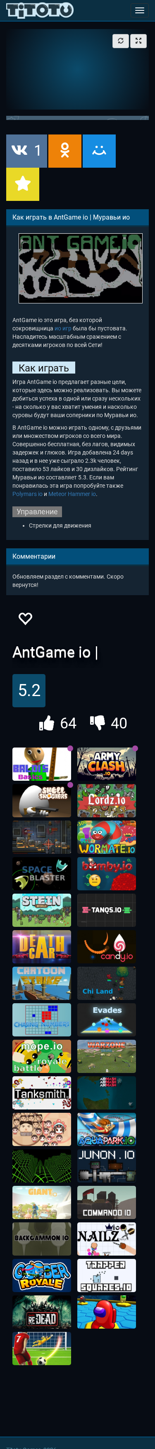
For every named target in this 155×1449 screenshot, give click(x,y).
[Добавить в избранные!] (24, 621)
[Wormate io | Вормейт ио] (106, 837)
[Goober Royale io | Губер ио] (41, 1275)
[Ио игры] (40, 10)
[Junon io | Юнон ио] (106, 1166)
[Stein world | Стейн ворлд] (41, 910)
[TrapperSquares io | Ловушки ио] (106, 1275)
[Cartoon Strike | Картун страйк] (41, 983)
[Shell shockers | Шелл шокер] (41, 800)
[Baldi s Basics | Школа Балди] (41, 764)
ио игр (63, 328)
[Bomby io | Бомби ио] (106, 873)
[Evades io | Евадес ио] (106, 1019)
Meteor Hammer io (72, 494)
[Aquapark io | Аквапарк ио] (106, 1129)
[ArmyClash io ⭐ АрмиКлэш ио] (106, 764)
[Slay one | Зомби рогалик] (41, 837)
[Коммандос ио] (106, 1202)
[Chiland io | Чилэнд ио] (106, 983)
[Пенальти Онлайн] (41, 1348)
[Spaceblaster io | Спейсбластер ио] (41, 873)
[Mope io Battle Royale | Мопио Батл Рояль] (41, 1056)
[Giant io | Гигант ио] (41, 1202)
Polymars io (27, 494)
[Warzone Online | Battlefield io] (106, 1056)
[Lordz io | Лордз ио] (106, 800)
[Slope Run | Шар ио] (41, 1166)
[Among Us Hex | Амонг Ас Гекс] (106, 1312)
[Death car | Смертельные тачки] (41, 946)
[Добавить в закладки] (22, 184)
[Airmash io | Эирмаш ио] (106, 1092)
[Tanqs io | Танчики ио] (106, 910)
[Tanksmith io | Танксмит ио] (41, 1092)
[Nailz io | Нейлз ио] (106, 1239)
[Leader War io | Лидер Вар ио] (41, 1129)
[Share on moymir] (99, 151)
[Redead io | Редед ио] (41, 1312)
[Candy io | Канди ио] (106, 946)
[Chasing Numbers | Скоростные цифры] (41, 1019)
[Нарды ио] (41, 1239)
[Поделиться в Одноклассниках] (64, 151)
